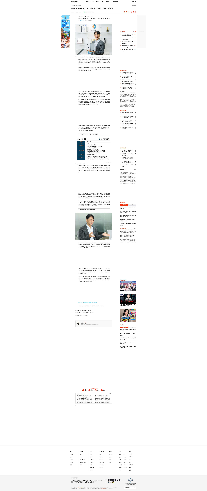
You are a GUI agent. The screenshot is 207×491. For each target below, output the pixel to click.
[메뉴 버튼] (135, 1)
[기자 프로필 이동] (78, 323)
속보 (120, 470)
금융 (120, 454)
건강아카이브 (102, 462)
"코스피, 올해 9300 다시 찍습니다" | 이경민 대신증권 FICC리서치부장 (128, 305)
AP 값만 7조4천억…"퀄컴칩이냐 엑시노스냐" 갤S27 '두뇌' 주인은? (127, 88)
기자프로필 (131, 464)
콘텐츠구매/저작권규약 (105, 487)
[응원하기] (85, 322)
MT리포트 (88, 1)
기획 (110, 462)
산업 (120, 457)
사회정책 (125, 459)
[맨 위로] (204, 486)
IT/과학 (120, 464)
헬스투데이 (101, 464)
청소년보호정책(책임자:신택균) (87, 487)
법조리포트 (91, 457)
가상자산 (71, 462)
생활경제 (125, 457)
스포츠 (130, 454)
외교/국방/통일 (82, 459)
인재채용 (75, 487)
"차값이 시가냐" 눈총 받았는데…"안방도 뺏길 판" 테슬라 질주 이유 (127, 81)
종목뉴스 (71, 457)
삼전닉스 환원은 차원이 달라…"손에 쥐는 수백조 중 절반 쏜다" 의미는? (127, 162)
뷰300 (81, 464)
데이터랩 (81, 20)
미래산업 (74, 5)
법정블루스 (91, 462)
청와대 (81, 457)
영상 (129, 459)
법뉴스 (91, 454)
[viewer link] (111, 54)
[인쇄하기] (135, 12)
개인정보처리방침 (79, 487)
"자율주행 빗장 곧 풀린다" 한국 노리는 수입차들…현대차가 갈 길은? (127, 85)
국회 (80, 454)
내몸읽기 (101, 457)
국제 (124, 464)
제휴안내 (100, 487)
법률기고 (91, 470)
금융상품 (71, 459)
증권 (93, 1)
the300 (98, 1)
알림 (130, 470)
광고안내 (97, 487)
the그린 (101, 467)
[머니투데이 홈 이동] (74, 478)
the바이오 (108, 1)
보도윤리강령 (115, 487)
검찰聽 (91, 464)
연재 (110, 459)
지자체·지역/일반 (83, 462)
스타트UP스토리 (78, 5)
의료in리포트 (102, 459)
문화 (124, 462)
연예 (130, 451)
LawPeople (92, 467)
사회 (120, 459)
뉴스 (100, 454)
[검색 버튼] (133, 1)
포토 (129, 462)
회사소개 (72, 487)
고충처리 (111, 487)
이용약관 (94, 487)
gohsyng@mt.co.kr (84, 323)
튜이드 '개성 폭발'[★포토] (124, 291)
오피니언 (125, 467)
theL (103, 1)
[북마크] (133, 12)
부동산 (120, 462)
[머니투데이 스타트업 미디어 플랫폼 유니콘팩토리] (87, 302)
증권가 (71, 464)
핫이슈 (110, 457)
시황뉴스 (71, 454)
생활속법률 (91, 459)
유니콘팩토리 (115, 1)
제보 (130, 467)
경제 (124, 454)
